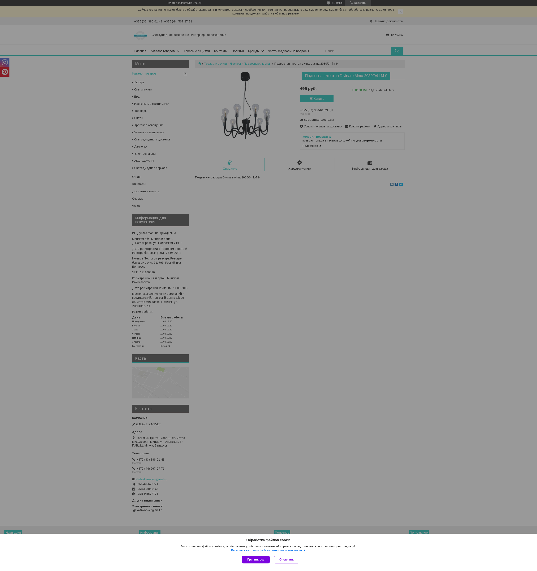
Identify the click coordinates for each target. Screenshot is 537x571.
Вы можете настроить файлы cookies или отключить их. (267, 550)
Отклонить (286, 559)
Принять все (255, 559)
